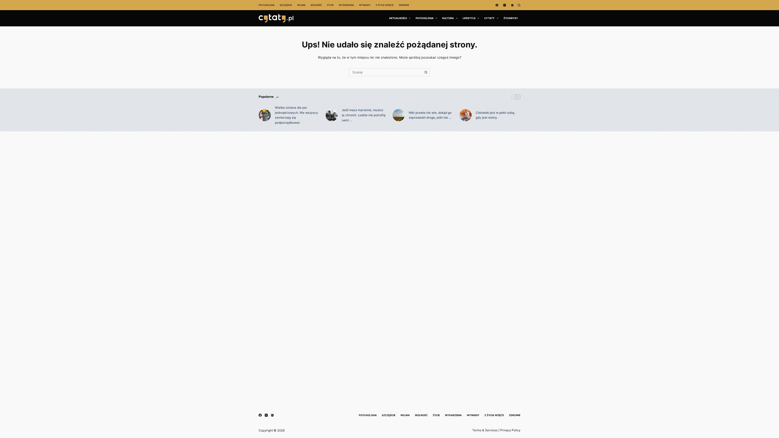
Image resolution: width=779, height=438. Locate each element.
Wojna (301, 5)
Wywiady (365, 5)
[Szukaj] (519, 5)
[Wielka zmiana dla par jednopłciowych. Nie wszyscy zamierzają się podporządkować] (265, 115)
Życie (330, 5)
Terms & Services (485, 430)
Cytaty (489, 18)
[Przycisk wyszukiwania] (426, 72)
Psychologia (267, 5)
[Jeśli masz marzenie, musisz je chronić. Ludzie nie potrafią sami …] (332, 115)
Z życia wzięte (385, 5)
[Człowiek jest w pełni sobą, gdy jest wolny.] (465, 115)
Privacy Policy (510, 430)
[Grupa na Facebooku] (512, 5)
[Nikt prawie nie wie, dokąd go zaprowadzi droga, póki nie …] (399, 115)
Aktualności (398, 18)
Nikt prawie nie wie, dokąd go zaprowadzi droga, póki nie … (430, 115)
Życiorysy (511, 18)
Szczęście (286, 5)
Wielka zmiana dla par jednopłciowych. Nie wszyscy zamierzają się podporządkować (296, 115)
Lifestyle (469, 18)
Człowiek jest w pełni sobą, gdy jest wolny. (495, 115)
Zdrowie (404, 5)
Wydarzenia (346, 5)
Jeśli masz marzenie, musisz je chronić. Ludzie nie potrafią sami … (363, 115)
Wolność (316, 5)
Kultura (448, 18)
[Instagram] (504, 5)
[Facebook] (497, 5)
